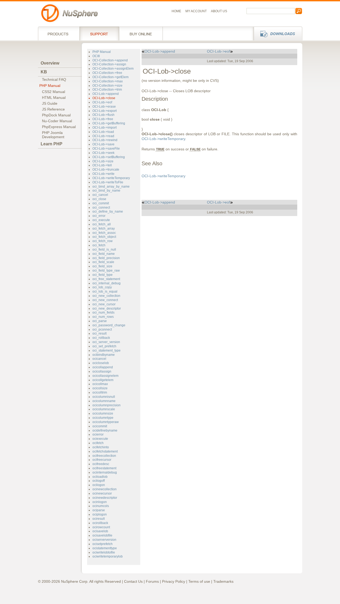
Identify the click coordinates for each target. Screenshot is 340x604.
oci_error (98, 216)
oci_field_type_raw (106, 270)
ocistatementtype (104, 548)
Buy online (141, 33)
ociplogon (99, 514)
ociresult (98, 519)
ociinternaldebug (104, 472)
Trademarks (223, 581)
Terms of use (199, 581)
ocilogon (98, 485)
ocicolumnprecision (106, 405)
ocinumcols (100, 506)
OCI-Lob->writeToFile (107, 182)
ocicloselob (100, 363)
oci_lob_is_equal (104, 291)
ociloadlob (100, 477)
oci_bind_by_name (106, 190)
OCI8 (96, 56)
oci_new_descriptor (106, 308)
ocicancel (99, 359)
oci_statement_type (106, 350)
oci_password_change (108, 325)
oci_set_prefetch (104, 346)
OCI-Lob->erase (104, 106)
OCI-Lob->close (103, 98)
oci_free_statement (106, 279)
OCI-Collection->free (107, 73)
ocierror (98, 434)
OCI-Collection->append (110, 60)
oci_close (99, 199)
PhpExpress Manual (59, 127)
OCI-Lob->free (102, 119)
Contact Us (133, 581)
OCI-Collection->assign (109, 64)
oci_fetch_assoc (104, 233)
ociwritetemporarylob (107, 556)
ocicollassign (101, 371)
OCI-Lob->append (105, 94)
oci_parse (99, 321)
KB (44, 72)
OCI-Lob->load (103, 132)
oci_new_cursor (104, 304)
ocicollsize (100, 388)
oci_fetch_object (104, 237)
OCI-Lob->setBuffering (108, 157)
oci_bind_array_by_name (111, 186)
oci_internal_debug (106, 283)
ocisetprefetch (102, 544)
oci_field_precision (106, 258)
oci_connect (101, 207)
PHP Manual (49, 85)
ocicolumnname (104, 401)
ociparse (98, 510)
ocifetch (98, 443)
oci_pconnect (102, 329)
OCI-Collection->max (107, 81)
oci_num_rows (103, 317)
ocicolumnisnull (103, 397)
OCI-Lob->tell (102, 165)
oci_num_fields (103, 312)
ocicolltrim (99, 392)
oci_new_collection (106, 296)
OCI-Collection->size (107, 85)
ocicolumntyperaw (105, 422)
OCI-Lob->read (103, 136)
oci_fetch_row (102, 241)
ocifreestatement (104, 468)
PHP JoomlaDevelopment (53, 134)
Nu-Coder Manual (57, 121)
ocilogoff (98, 481)
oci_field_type (102, 275)
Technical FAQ (54, 79)
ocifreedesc (100, 464)
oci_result (99, 333)
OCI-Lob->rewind (104, 140)
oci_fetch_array (103, 228)
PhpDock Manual (56, 115)
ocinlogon (99, 502)
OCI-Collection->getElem (110, 77)
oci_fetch (98, 245)
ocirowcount (101, 527)
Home (176, 11)
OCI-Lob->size (102, 161)
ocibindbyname (103, 355)
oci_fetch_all (101, 224)
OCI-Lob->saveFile (106, 148)
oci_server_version (106, 342)
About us (219, 11)
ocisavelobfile (102, 535)
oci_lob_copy (102, 287)
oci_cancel (100, 195)
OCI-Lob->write (103, 174)
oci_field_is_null (104, 249)
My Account (196, 11)
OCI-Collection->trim (107, 89)
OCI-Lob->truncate (105, 169)
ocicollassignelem (105, 376)
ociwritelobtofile (103, 552)
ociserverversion (104, 540)
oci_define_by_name (107, 211)
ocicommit (99, 426)
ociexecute (100, 439)
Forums (152, 581)
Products (58, 33)
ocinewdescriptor (104, 498)
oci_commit (100, 203)
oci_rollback (101, 338)
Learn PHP (51, 144)
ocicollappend (102, 367)
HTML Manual (54, 97)
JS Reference (53, 109)
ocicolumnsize (102, 413)
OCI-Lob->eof (102, 102)
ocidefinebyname (104, 430)
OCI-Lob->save (103, 144)
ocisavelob (100, 531)
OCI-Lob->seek (103, 153)
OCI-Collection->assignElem (113, 68)
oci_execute (101, 220)
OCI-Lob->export (104, 111)
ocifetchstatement (105, 451)
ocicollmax (100, 384)
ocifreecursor (101, 460)
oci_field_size (102, 266)
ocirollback (100, 523)
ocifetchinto (100, 447)
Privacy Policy (173, 581)
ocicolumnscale (103, 409)
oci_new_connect (105, 300)
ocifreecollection (104, 456)
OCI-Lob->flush (103, 115)
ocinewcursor (102, 493)
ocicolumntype (102, 418)
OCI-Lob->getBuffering (108, 123)
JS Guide (49, 103)
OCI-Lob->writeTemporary (111, 178)
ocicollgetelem (102, 380)
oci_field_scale (103, 262)
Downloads (276, 33)
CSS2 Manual (53, 92)
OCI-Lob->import (104, 127)
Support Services (99, 33)
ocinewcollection (104, 489)
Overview (50, 63)
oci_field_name (103, 254)
